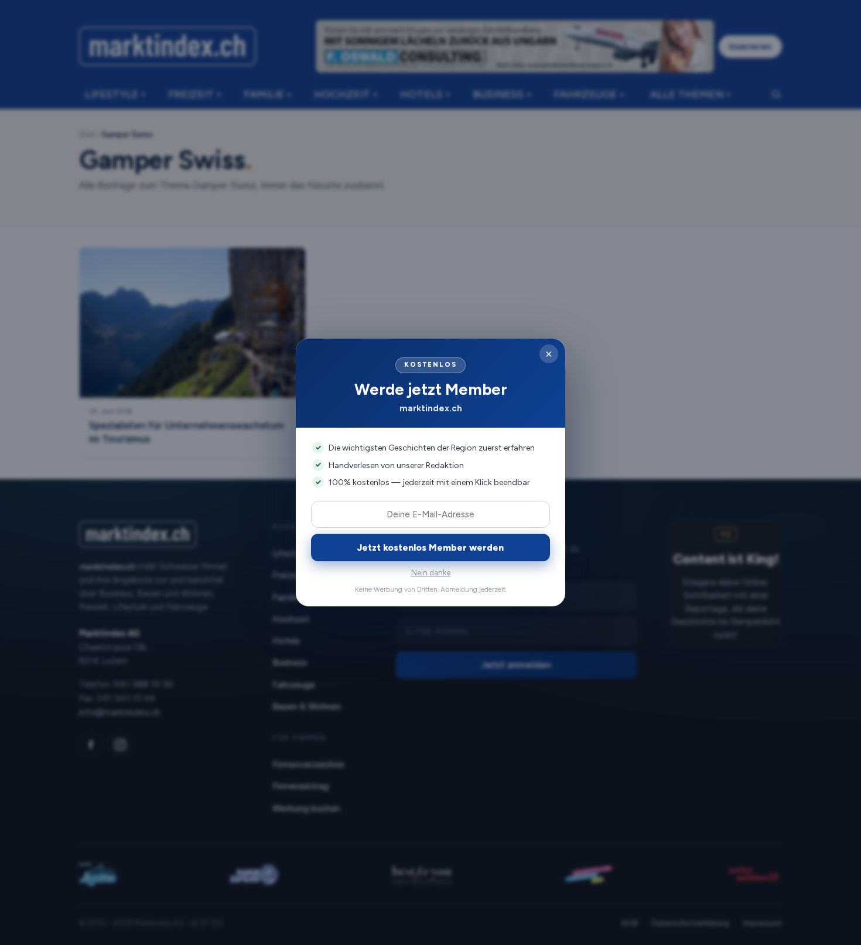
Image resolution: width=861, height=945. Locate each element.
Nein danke (430, 572)
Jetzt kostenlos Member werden (430, 547)
